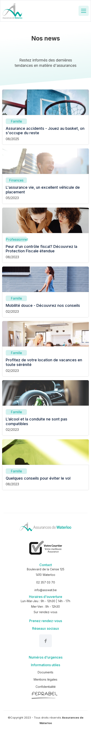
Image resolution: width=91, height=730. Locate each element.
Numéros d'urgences (45, 657)
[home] (12, 10)
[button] (84, 11)
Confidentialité (46, 686)
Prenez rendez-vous (45, 621)
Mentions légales (45, 679)
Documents (45, 672)
